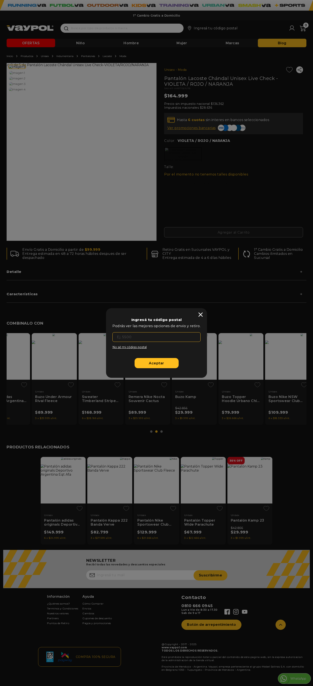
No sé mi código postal (129, 347)
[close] (200, 314)
